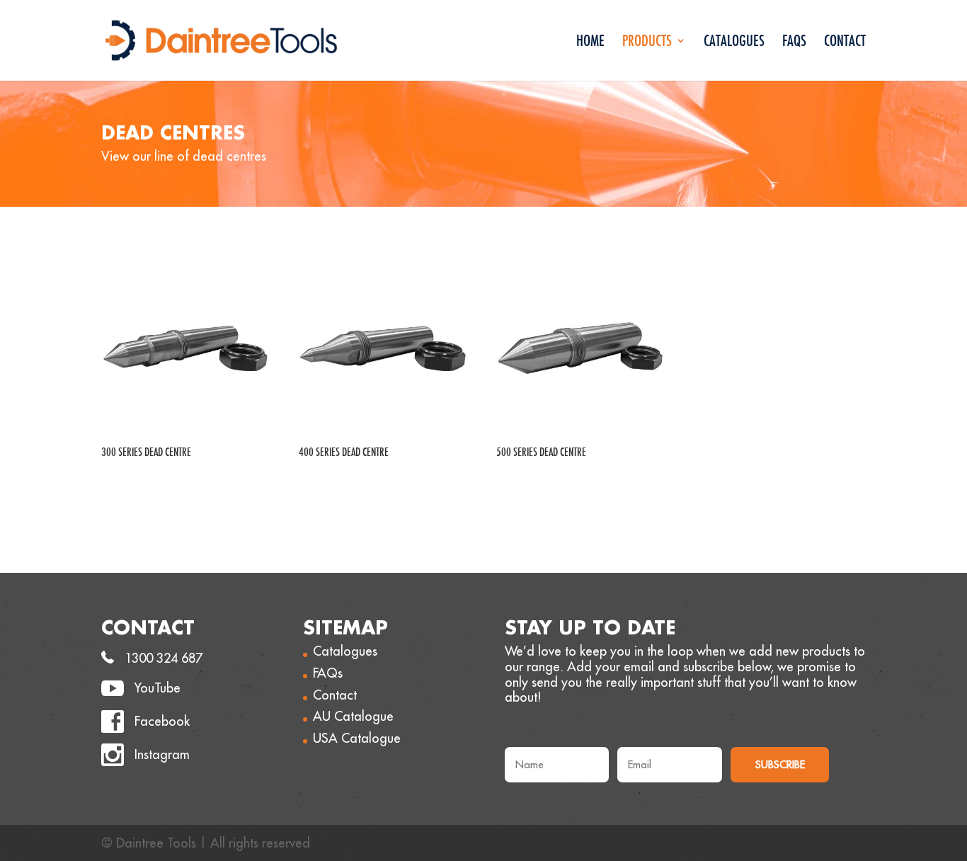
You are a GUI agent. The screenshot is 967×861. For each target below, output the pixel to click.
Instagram (162, 754)
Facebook (162, 721)
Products (647, 42)
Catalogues (734, 42)
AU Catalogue (353, 716)
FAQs (794, 42)
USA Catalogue (357, 738)
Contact (845, 42)
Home (590, 42)
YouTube (158, 688)
